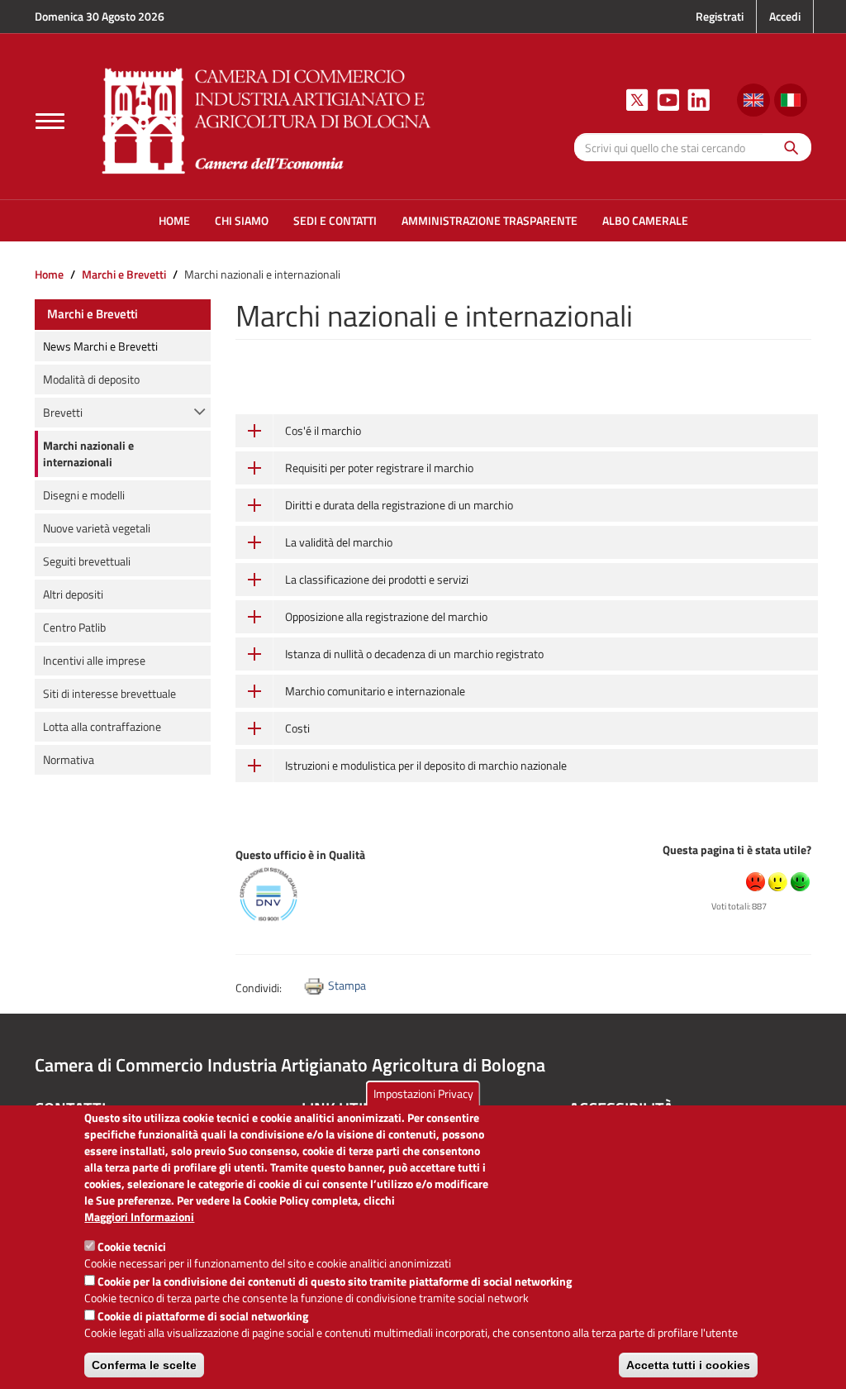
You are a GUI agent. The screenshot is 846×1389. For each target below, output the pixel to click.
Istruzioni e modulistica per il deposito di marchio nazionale (426, 765)
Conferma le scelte (144, 1365)
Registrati (720, 16)
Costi (297, 728)
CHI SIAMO (242, 220)
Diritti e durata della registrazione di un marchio (399, 504)
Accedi (785, 16)
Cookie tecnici (131, 1246)
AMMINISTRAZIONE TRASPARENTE (489, 220)
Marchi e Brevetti (124, 274)
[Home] (267, 118)
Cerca (787, 146)
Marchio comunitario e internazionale (375, 690)
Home (49, 274)
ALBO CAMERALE (645, 220)
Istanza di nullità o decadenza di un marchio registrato (414, 653)
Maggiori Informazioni (139, 1217)
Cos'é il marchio (323, 430)
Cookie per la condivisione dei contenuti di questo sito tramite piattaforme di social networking (334, 1281)
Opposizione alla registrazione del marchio (386, 616)
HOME (174, 220)
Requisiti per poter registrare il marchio (379, 467)
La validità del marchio (338, 542)
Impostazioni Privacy (423, 1093)
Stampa (347, 985)
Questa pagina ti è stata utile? (737, 849)
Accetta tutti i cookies (688, 1365)
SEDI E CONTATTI (335, 220)
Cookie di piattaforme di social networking (202, 1316)
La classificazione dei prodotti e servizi (376, 579)
